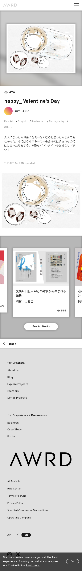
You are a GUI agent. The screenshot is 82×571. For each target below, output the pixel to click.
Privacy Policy (15, 503)
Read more (33, 565)
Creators (13, 391)
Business (13, 423)
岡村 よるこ (22, 111)
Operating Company (19, 518)
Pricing (11, 436)
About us (13, 370)
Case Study (14, 429)
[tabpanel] (41, 48)
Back (12, 344)
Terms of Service (16, 496)
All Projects (13, 481)
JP (9, 535)
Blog (10, 377)
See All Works (41, 326)
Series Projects (17, 398)
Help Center (14, 489)
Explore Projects (17, 384)
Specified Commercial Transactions (27, 510)
